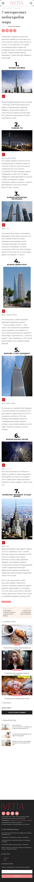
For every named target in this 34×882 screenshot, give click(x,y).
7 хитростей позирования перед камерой (25, 612)
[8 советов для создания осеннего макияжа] (17, 660)
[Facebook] (3, 30)
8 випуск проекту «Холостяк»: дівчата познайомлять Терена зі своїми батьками (16, 848)
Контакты (6, 858)
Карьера (17, 644)
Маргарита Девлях (14, 26)
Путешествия (16, 8)
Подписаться (17, 876)
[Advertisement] (17, 770)
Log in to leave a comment (17, 712)
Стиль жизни (9, 8)
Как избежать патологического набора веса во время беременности (22, 726)
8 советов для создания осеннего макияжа (17, 674)
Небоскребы (6, 601)
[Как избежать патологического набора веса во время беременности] (6, 727)
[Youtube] (17, 813)
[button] (31, 3)
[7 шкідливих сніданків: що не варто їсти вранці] (6, 735)
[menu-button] (3, 3)
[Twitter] (7, 30)
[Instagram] (8, 813)
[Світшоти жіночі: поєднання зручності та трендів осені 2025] (6, 743)
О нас (5, 860)
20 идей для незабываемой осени (17, 698)
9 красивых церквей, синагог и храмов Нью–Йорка (9, 613)
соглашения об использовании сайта (19, 820)
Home (3, 8)
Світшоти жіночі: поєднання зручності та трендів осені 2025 (21, 742)
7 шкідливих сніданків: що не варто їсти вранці (22, 734)
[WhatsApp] (14, 30)
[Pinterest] (11, 30)
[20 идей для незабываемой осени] (17, 685)
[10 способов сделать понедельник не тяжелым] (17, 634)
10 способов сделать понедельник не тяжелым (17, 648)
